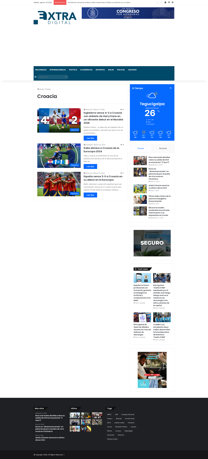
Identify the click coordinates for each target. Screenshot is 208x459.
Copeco (109, 418)
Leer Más (90, 138)
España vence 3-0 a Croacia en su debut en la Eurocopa (103, 178)
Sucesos (132, 70)
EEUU (109, 423)
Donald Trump (129, 418)
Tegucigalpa (128, 431)
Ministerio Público (121, 427)
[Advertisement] (104, 48)
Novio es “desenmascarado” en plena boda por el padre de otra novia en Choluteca (159, 174)
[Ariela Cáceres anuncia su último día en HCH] (140, 188)
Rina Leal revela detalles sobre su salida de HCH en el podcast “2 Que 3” (159, 160)
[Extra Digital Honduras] (56, 17)
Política (73, 70)
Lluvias (109, 427)
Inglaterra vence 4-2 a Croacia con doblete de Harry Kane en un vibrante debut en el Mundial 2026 (103, 118)
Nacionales (40, 70)
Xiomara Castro (112, 439)
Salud (111, 70)
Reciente (163, 148)
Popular (140, 148)
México (109, 431)
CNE (116, 414)
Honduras (131, 423)
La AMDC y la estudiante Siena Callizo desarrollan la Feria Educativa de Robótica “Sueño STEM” (161, 330)
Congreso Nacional (127, 414)
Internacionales (58, 70)
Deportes (100, 70)
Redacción (89, 109)
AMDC (109, 414)
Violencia (121, 435)
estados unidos (119, 423)
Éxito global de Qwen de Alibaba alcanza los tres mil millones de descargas (142, 329)
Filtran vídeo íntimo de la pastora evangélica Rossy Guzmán (160, 198)
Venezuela (110, 435)
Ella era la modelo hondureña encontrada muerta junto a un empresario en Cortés (159, 211)
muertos (133, 427)
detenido (119, 418)
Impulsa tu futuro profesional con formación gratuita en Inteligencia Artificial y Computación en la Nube (142, 293)
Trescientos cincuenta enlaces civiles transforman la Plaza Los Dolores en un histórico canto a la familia (106, 2)
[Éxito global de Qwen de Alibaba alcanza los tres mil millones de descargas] (142, 317)
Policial (121, 70)
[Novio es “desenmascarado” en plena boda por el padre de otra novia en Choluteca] (140, 172)
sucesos (118, 431)
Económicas (86, 70)
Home (41, 89)
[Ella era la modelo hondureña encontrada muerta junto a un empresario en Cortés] (140, 210)
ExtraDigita (89, 145)
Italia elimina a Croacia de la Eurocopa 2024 (101, 149)
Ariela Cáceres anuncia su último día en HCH (159, 186)
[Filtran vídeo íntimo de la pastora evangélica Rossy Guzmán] (140, 199)
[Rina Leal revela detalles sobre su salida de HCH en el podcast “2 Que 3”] (140, 160)
